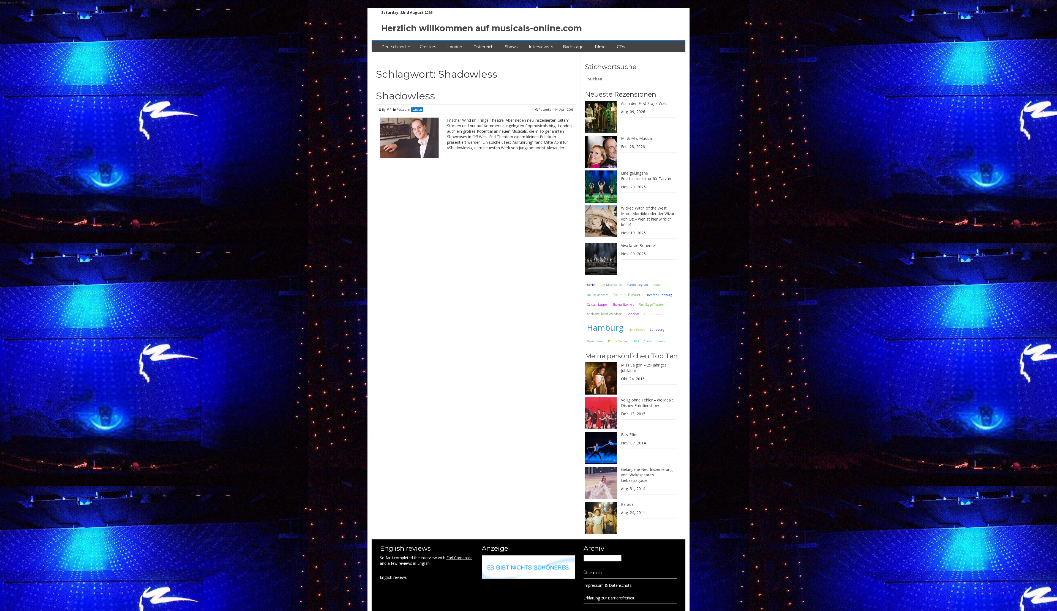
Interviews (539, 46)
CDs (621, 46)
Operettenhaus (655, 314)
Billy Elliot (629, 434)
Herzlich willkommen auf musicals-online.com (481, 28)
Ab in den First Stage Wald (644, 103)
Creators (428, 46)
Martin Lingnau (637, 285)
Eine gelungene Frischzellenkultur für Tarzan (646, 175)
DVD (636, 341)
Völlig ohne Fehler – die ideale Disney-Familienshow (647, 402)
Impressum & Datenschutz (607, 585)
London (454, 46)
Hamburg (605, 327)
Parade (627, 504)
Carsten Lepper (597, 304)
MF (388, 109)
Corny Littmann (654, 341)
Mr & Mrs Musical (637, 138)
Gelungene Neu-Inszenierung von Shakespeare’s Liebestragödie (646, 475)
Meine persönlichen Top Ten (631, 356)
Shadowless (405, 96)
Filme (600, 46)
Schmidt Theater (627, 294)
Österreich (483, 46)
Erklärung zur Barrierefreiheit (609, 598)
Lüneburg (657, 329)
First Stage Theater (651, 304)
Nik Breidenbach (598, 295)
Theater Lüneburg (658, 295)
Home (5, 2)
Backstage (573, 46)
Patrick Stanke (618, 341)
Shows (511, 46)
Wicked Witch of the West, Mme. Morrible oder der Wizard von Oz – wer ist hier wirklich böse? (649, 216)
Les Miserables (611, 285)
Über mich (593, 572)
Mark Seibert (636, 330)
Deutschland (393, 46)
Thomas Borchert (623, 304)
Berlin (591, 285)
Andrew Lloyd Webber (604, 314)
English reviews (393, 577)
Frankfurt (659, 285)
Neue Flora (595, 341)
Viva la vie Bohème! (638, 245)
